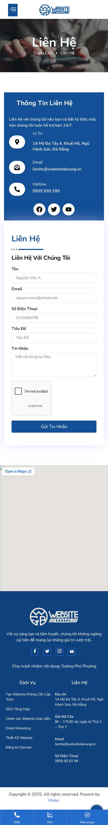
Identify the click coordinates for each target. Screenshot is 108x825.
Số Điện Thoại (24, 309)
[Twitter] (54, 209)
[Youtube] (69, 209)
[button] (13, 10)
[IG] (59, 651)
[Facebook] (39, 209)
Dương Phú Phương (78, 666)
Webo (53, 800)
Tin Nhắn (20, 349)
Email (17, 289)
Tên (15, 269)
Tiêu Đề (19, 329)
